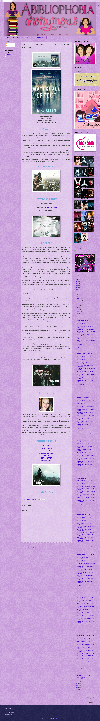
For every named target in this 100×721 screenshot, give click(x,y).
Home (8, 37)
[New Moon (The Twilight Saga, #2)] (91, 187)
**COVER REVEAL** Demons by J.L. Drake (85, 478)
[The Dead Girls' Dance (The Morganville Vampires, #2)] (77, 242)
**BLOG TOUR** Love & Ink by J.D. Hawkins (85, 675)
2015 (77, 687)
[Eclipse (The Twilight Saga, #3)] (91, 176)
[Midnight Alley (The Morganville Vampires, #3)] (77, 232)
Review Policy (41, 37)
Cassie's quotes (89, 695)
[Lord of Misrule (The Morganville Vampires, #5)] (91, 232)
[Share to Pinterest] (44, 499)
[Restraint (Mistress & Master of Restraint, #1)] (77, 164)
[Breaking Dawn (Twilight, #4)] (84, 187)
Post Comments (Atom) (31, 547)
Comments (9, 46)
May (78, 307)
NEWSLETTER (46, 458)
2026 (77, 277)
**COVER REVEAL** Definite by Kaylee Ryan (86, 532)
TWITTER (46, 455)
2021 (77, 287)
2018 (77, 293)
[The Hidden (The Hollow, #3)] (77, 220)
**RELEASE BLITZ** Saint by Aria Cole (84, 438)
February (79, 313)
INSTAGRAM (46, 460)
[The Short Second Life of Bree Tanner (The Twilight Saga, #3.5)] (84, 198)
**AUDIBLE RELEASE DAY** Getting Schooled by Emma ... (84, 404)
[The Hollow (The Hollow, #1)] (84, 209)
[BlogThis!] (40, 499)
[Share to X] (41, 499)
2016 (77, 685)
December (79, 294)
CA (52, 207)
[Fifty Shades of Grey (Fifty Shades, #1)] (84, 166)
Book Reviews (30, 37)
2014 (77, 689)
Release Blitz (36, 501)
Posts (8, 43)
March (78, 311)
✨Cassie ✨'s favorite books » (89, 245)
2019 (77, 291)
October (78, 298)
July (78, 304)
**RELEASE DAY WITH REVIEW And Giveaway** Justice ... (84, 673)
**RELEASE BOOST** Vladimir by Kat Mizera (86, 486)
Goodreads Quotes (91, 702)
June (78, 305)
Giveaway (27, 501)
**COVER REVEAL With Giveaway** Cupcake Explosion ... (84, 318)
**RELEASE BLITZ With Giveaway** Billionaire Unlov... (84, 431)
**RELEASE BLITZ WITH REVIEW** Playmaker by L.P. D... (84, 384)
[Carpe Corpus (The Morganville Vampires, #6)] (84, 232)
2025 (77, 279)
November (79, 296)
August (78, 302)
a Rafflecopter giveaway (46, 496)
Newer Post (24, 545)
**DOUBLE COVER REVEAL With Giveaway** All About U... (83, 444)
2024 (77, 281)
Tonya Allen (8, 54)
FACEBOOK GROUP (46, 453)
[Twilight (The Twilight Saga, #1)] (77, 188)
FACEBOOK (46, 451)
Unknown (8, 56)
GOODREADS (46, 448)
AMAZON (46, 446)
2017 (77, 683)
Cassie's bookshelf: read (81, 155)
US (44, 207)
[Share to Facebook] (43, 499)
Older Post (69, 545)
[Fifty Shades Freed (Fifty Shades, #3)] (84, 177)
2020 (77, 289)
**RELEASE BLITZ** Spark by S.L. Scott (85, 595)
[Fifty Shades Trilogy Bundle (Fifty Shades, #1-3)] (91, 166)
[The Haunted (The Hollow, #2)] (91, 209)
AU (55, 207)
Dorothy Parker (89, 699)
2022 (77, 285)
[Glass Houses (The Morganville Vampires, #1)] (84, 221)
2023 (77, 283)
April (78, 309)
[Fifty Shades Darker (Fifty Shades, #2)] (77, 176)
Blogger (56, 718)
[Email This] (39, 499)
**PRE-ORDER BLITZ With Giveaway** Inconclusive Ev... (84, 481)
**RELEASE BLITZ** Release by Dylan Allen (85, 329)
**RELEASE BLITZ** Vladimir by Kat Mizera (85, 653)
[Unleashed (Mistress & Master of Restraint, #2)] (84, 241)
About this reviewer (18, 37)
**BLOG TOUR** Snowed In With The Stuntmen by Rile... (84, 363)
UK (48, 207)
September (79, 300)
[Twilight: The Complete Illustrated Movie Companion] (77, 197)
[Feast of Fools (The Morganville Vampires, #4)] (91, 221)
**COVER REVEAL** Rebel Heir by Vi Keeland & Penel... (84, 678)
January (78, 681)
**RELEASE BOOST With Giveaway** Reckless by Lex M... (84, 530)
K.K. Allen (32, 501)
